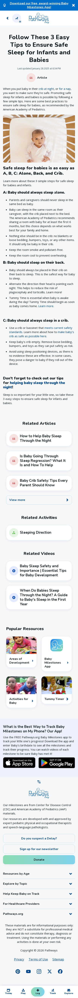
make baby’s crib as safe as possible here (41, 334)
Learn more (45, 306)
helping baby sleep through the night (34, 385)
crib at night (46, 89)
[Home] (39, 18)
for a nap (65, 89)
